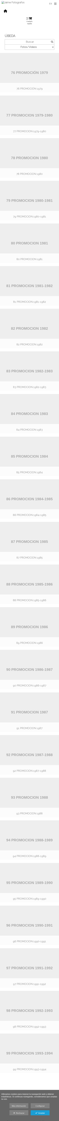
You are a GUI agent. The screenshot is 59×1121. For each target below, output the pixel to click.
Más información (19, 1106)
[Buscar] (52, 42)
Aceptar (41, 1113)
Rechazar (19, 1113)
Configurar (40, 1106)
